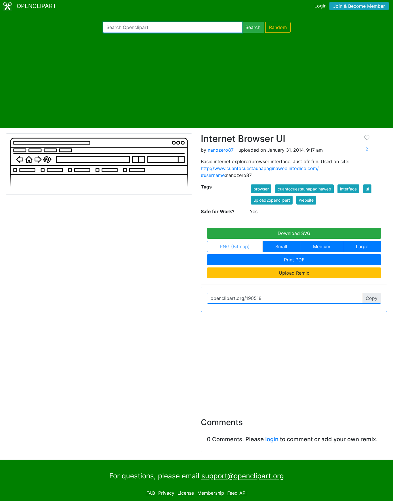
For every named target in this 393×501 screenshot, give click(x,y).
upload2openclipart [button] (271, 200)
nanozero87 (221, 150)
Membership (210, 493)
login (271, 439)
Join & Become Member (359, 6)
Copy (371, 298)
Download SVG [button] (294, 233)
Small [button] (281, 246)
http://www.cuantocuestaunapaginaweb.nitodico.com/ (260, 168)
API (243, 493)
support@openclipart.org (242, 476)
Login (320, 6)
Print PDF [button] (294, 260)
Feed (232, 493)
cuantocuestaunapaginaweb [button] (304, 188)
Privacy (166, 493)
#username (213, 175)
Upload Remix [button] (294, 273)
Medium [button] (321, 246)
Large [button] (362, 246)
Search (252, 27)
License (186, 493)
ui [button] (367, 188)
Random (278, 27)
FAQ (150, 493)
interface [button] (348, 188)
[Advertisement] (196, 80)
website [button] (306, 200)
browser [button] (261, 188)
